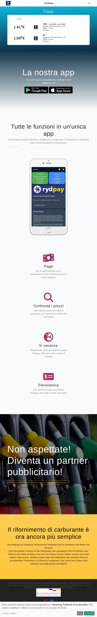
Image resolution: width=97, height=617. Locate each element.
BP (44, 35)
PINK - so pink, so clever (54, 24)
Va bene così (89, 613)
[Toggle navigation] (89, 3)
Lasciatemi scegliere (9, 613)
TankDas (47, 3)
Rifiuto (80, 613)
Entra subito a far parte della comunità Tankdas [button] (38, 482)
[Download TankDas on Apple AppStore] (61, 90)
